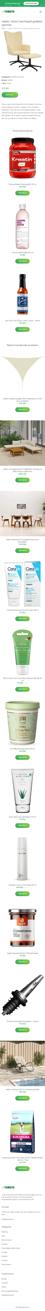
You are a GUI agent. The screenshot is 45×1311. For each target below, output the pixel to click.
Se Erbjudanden (31, 3)
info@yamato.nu (8, 1219)
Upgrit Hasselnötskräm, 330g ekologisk (22, 953)
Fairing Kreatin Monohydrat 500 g (22, 184)
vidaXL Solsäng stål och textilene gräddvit (22, 1089)
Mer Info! (10, 95)
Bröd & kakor (7, 1240)
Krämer (21, 77)
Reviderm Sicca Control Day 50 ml (22, 885)
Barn (3, 1236)
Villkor (4, 1287)
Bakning (5, 1232)
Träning (4, 1260)
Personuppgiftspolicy (10, 1291)
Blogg (4, 1279)
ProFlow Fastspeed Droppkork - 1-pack (22, 1021)
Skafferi (14, 77)
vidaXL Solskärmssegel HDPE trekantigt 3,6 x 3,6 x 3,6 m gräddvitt (22, 400)
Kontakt (5, 1283)
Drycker (5, 1244)
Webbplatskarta (8, 1295)
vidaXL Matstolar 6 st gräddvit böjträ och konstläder (22, 540)
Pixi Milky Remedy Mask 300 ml (22, 749)
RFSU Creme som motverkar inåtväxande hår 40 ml (22, 679)
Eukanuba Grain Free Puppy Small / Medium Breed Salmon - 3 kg (22, 1159)
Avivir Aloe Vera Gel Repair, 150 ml (22, 817)
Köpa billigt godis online (11, 1248)
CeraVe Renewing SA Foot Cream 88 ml (22, 610)
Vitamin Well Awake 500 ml (22, 252)
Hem (3, 28)
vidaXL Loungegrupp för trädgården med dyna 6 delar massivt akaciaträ (22, 470)
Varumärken (6, 1264)
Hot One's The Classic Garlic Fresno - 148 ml (22, 321)
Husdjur (4, 1252)
